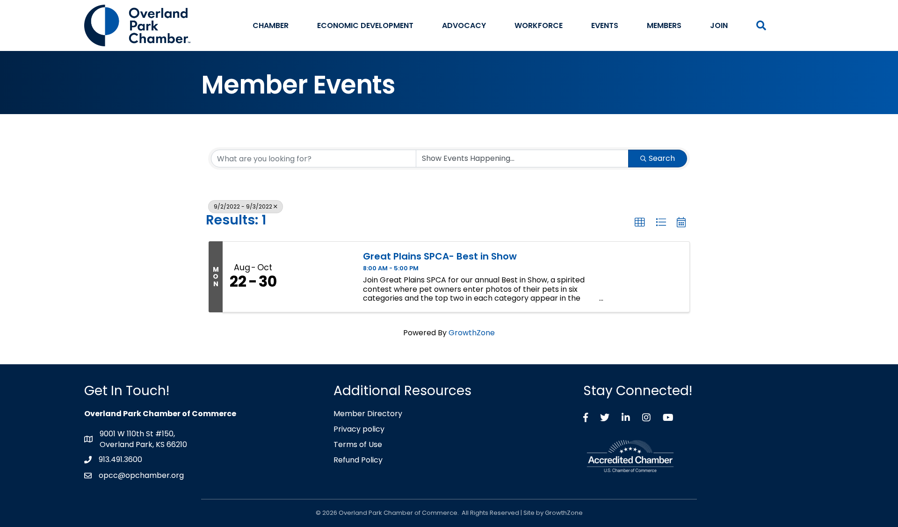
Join (719, 25)
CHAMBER (271, 25)
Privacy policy (358, 429)
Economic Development (365, 25)
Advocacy (464, 25)
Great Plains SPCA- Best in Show (440, 256)
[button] (639, 222)
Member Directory (367, 413)
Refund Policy (358, 460)
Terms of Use (357, 444)
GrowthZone (472, 332)
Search (662, 158)
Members (664, 25)
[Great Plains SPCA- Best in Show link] (318, 276)
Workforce (538, 25)
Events (604, 25)
